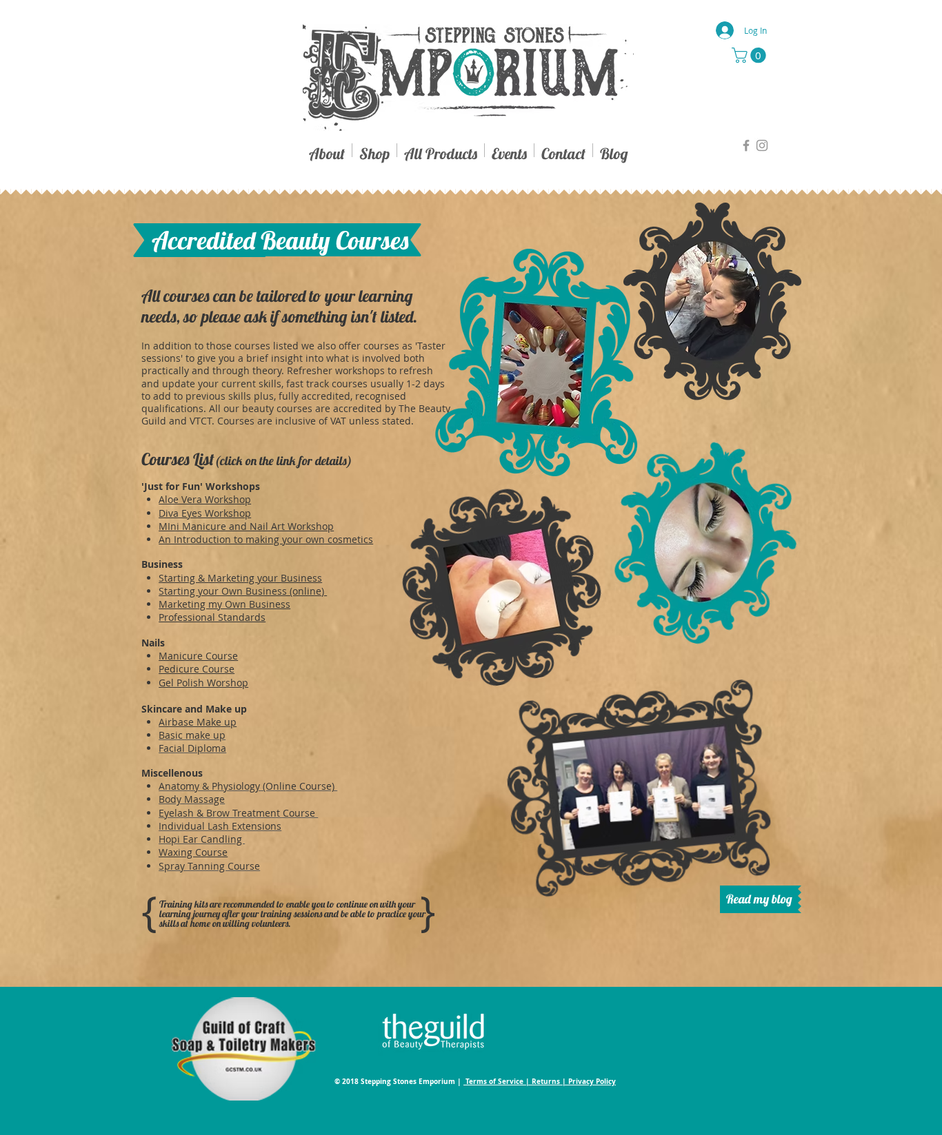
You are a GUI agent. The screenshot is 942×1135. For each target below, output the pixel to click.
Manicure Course (198, 655)
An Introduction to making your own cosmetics (266, 539)
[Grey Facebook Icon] (746, 145)
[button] (751, 55)
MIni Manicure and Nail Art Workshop (246, 526)
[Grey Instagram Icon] (762, 145)
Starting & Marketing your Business (240, 577)
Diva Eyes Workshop (205, 513)
